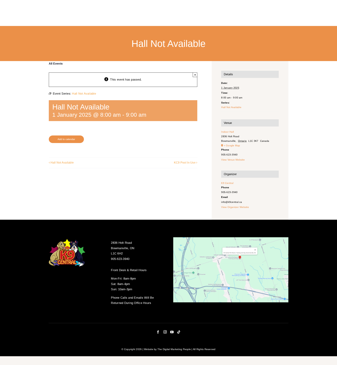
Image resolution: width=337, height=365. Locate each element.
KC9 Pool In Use (185, 162)
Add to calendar (66, 139)
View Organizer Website (235, 207)
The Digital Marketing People (174, 349)
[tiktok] (178, 332)
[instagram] (165, 332)
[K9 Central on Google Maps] (230, 238)
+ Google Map (232, 145)
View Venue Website (233, 159)
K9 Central (227, 183)
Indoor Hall (227, 131)
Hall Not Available (62, 162)
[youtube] (172, 332)
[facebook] (158, 332)
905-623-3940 (120, 259)
